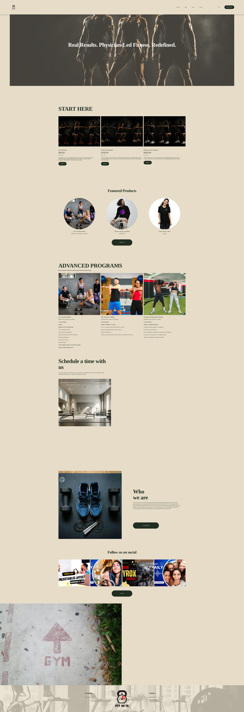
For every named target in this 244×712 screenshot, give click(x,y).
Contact (200, 7)
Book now (229, 7)
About (193, 7)
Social (122, 593)
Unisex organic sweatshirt (122, 231)
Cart (219, 7)
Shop (186, 7)
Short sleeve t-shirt (164, 231)
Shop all (122, 242)
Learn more (146, 525)
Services (178, 7)
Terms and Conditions (153, 699)
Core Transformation (79, 231)
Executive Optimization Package (153, 317)
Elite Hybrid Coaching (107, 317)
